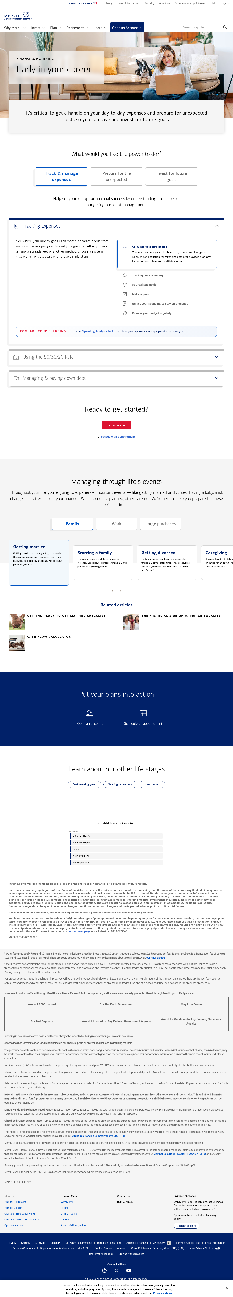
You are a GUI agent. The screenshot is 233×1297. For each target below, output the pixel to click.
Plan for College (13, 1207)
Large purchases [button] (158, 525)
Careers (65, 1219)
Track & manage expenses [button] (56, 178)
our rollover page (79, 931)
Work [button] (108, 525)
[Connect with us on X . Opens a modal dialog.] (116, 1270)
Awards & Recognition (73, 1225)
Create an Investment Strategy (21, 1219)
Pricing (65, 1207)
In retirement (150, 785)
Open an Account (14, 1225)
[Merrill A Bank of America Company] (18, 16)
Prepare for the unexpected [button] (110, 178)
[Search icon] (225, 27)
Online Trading (69, 1213)
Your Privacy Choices (201, 1248)
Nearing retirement (117, 785)
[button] (116, 226)
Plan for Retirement (15, 1201)
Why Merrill (67, 1201)
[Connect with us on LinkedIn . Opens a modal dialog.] (104, 1270)
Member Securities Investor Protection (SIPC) (179, 1153)
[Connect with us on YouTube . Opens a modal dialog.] (128, 1270)
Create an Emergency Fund (19, 1213)
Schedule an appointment (141, 723)
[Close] (227, 1288)
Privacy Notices (162, 1293)
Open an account (85, 723)
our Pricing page (155, 957)
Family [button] (65, 525)
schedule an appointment (118, 436)
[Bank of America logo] (83, 3)
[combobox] (205, 27)
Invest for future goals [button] (166, 178)
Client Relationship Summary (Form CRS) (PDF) (99, 1135)
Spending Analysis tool (97, 331)
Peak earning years (82, 785)
